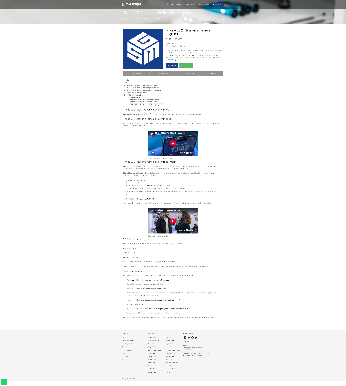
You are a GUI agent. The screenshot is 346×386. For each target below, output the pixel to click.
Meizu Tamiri (152, 372)
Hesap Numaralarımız (128, 340)
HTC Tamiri (151, 353)
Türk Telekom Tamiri (172, 363)
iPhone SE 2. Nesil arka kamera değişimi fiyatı (141, 85)
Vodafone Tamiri (171, 369)
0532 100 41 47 (198, 355)
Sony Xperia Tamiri (171, 353)
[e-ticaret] (131, 4)
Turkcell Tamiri (170, 359)
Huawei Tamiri (152, 356)
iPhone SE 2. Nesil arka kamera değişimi (149, 18)
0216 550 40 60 (195, 353)
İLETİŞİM (173, 66)
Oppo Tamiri (169, 344)
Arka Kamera (180, 46)
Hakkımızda (125, 337)
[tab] (136, 73)
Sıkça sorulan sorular (133, 97)
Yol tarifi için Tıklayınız (167, 262)
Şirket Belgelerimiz (127, 344)
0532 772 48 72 (205, 353)
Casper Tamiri (152, 347)
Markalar (179, 4)
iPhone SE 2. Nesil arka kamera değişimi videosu (142, 88)
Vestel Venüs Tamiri (172, 366)
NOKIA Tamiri (169, 337)
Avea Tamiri (151, 344)
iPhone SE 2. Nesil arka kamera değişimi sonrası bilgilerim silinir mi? (148, 103)
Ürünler (124, 353)
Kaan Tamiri (151, 366)
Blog (199, 4)
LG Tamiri (151, 369)
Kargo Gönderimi (160, 266)
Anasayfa (125, 18)
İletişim (206, 4)
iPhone (132, 18)
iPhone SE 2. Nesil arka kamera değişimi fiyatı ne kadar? (145, 99)
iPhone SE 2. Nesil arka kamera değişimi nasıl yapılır (143, 90)
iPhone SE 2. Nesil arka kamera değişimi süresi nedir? (144, 101)
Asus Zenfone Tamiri (154, 340)
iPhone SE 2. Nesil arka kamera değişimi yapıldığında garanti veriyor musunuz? (151, 105)
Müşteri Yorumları (127, 347)
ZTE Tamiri (169, 372)
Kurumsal (169, 4)
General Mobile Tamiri (154, 350)
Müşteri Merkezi (218, 4)
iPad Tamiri (151, 363)
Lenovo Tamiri (170, 340)
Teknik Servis (190, 4)
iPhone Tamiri (152, 359)
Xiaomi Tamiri (170, 356)
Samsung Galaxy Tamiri (173, 350)
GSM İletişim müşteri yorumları (136, 92)
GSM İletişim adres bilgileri (135, 95)
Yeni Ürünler (125, 356)
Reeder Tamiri (170, 347)
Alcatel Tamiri (152, 337)
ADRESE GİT (186, 66)
